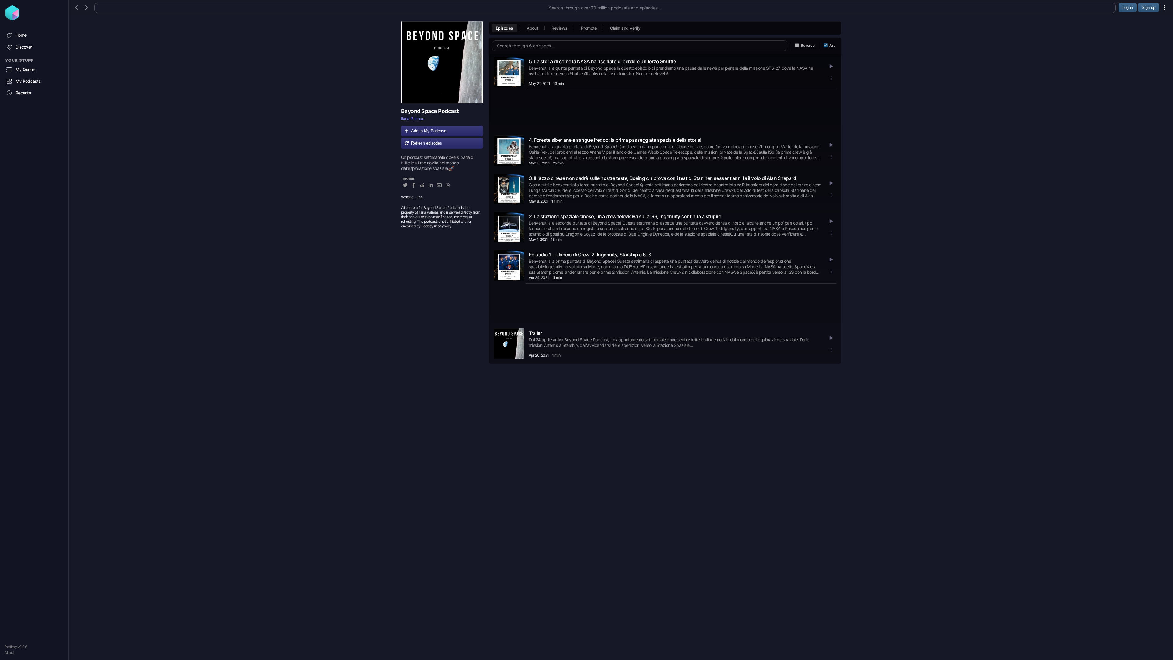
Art (832, 45)
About (9, 652)
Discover (24, 47)
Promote (589, 28)
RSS (419, 197)
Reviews (559, 28)
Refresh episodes (426, 143)
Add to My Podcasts (429, 131)
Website (407, 197)
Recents (23, 92)
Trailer (535, 333)
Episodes (504, 28)
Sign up (1148, 7)
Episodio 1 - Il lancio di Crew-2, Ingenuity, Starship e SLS (590, 254)
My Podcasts (28, 81)
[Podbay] (12, 19)
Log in (1127, 7)
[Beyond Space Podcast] (442, 62)
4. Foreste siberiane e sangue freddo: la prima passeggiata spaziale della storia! (615, 140)
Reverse (808, 45)
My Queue (25, 69)
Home (21, 35)
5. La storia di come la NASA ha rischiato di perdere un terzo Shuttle (602, 61)
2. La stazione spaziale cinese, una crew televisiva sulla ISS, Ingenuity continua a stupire (625, 216)
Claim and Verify (625, 28)
